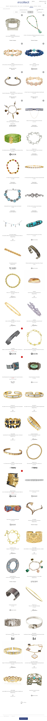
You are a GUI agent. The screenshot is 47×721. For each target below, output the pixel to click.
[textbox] (38, 3)
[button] (40, 12)
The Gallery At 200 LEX (40, 10)
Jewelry (4, 8)
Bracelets (8, 8)
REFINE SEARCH (24, 718)
